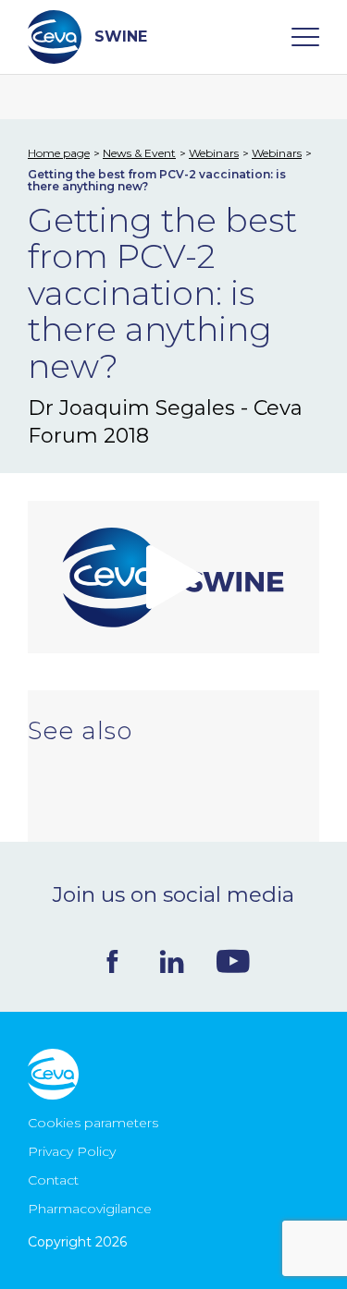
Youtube (233, 960)
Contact (53, 1180)
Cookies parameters (93, 1122)
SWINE (120, 36)
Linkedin (171, 961)
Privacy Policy (72, 1151)
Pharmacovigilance (90, 1208)
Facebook (112, 961)
